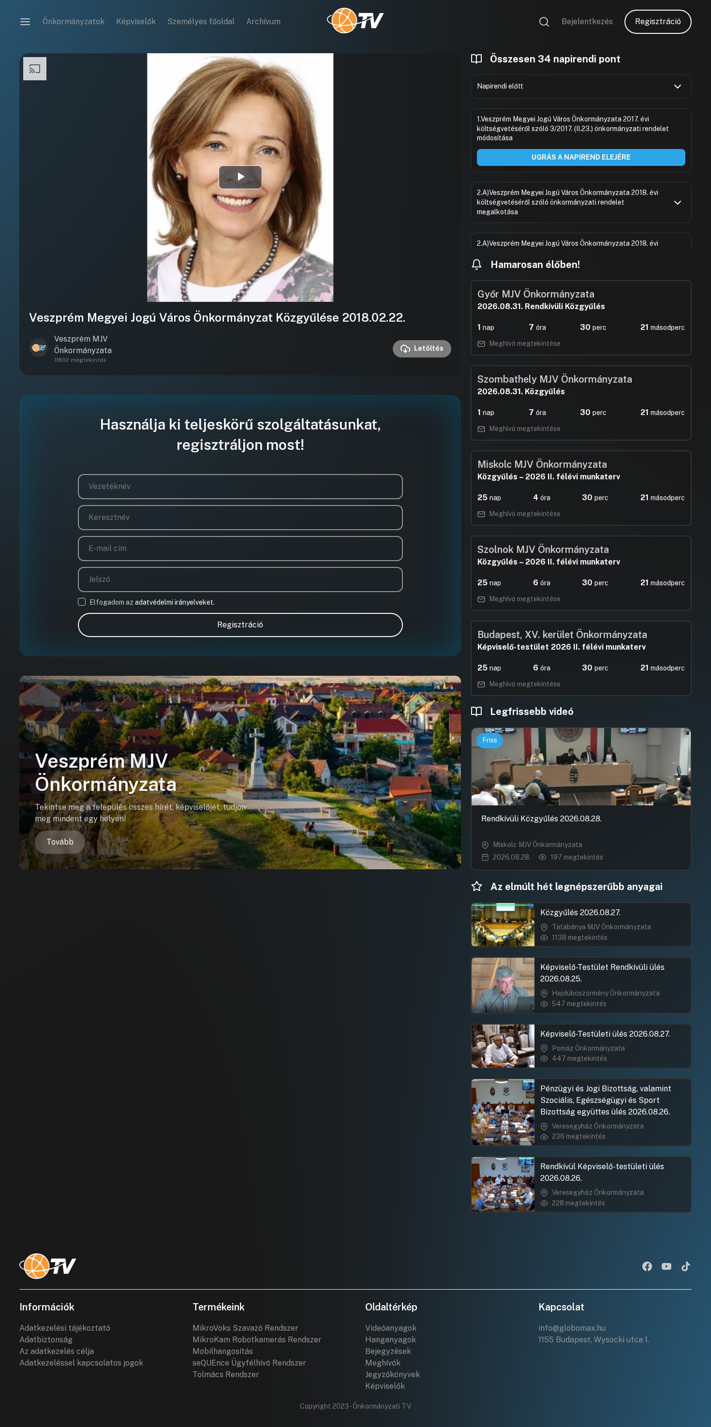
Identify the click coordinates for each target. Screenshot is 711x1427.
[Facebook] (647, 1267)
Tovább (60, 842)
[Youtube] (666, 1267)
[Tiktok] (686, 1267)
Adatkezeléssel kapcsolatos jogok (81, 1363)
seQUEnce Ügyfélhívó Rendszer (249, 1363)
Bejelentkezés (587, 21)
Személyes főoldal (201, 21)
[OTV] (355, 22)
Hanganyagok (390, 1339)
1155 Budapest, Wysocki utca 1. (593, 1339)
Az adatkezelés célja (56, 1351)
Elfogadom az (152, 602)
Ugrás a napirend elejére (581, 157)
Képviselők (136, 21)
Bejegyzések (388, 1351)
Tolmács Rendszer (226, 1374)
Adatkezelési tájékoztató (64, 1328)
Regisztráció (658, 21)
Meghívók (382, 1363)
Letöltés (429, 348)
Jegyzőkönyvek (392, 1374)
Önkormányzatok (73, 21)
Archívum (263, 21)
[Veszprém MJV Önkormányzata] (38, 348)
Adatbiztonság (46, 1339)
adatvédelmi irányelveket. (175, 602)
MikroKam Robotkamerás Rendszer (257, 1339)
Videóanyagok (390, 1328)
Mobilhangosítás (223, 1351)
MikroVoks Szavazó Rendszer (245, 1328)
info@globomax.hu (572, 1328)
